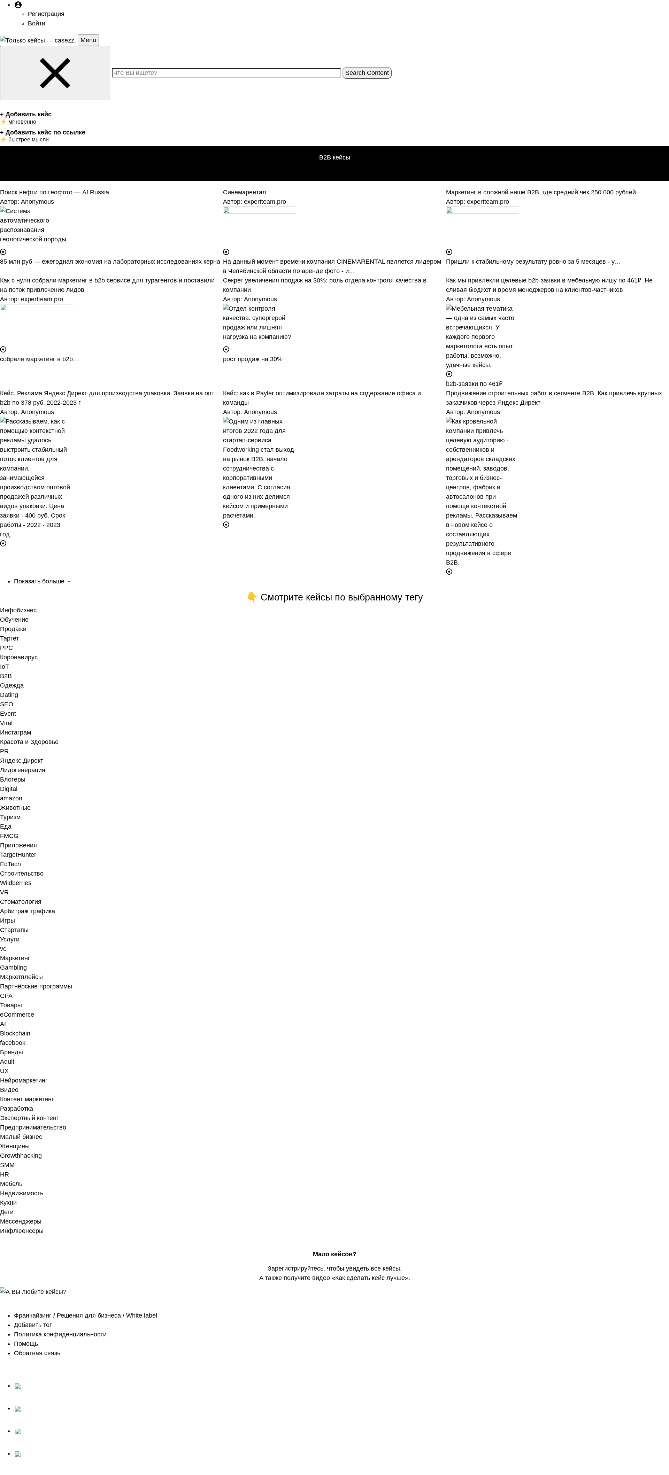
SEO (6, 704)
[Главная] (39, 40)
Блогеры (12, 779)
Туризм (10, 817)
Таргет (9, 638)
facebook (12, 1042)
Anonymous (37, 201)
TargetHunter (18, 854)
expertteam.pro (265, 201)
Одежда (12, 685)
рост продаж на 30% (253, 359)
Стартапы (14, 929)
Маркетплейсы (21, 976)
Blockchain (15, 1033)
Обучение (14, 619)
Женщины (15, 1146)
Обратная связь (37, 1353)
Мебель (11, 1183)
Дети (7, 1212)
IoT (4, 666)
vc (3, 948)
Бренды (11, 1052)
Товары (11, 1005)
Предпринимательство (33, 1127)
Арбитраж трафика (27, 911)
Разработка (16, 1108)
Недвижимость (21, 1193)
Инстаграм (15, 732)
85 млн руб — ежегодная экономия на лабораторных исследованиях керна (110, 261)
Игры (7, 920)
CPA (6, 995)
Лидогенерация (22, 770)
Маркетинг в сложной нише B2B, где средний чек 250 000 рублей (541, 192)
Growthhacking (21, 1155)
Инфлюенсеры (22, 1230)
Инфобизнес (18, 610)
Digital (8, 788)
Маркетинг (15, 958)
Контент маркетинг (27, 1099)
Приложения (18, 845)
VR (4, 892)
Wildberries (15, 882)
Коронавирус (19, 657)
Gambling (13, 967)
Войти (36, 23)
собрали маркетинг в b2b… (39, 359)
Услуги (10, 939)
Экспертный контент (29, 1118)
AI (3, 1023)
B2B (6, 676)
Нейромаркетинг (24, 1080)
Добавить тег (33, 1324)
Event (8, 713)
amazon (11, 798)
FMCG (9, 835)
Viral (6, 723)
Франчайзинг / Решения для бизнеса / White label (85, 1315)
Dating (9, 694)
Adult (7, 1061)
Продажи (13, 629)
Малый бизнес (21, 1136)
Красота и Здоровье (29, 741)
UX (4, 1071)
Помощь (26, 1343)
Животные (15, 807)
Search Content (367, 72)
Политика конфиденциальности (60, 1334)
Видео (9, 1089)
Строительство (22, 873)
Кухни (8, 1202)
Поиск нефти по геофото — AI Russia (54, 192)
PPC (6, 647)
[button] (18, 4)
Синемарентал (244, 192)
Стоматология (20, 901)
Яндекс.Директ (21, 760)
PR (4, 751)
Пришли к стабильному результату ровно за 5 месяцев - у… (533, 261)
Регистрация (46, 13)
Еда (5, 826)
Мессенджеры (20, 1221)
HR (4, 1174)
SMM (7, 1165)
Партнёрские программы (36, 986)
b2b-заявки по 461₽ (474, 383)
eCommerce (17, 1014)
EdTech (10, 864)
